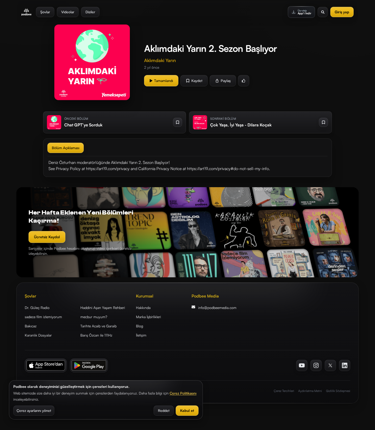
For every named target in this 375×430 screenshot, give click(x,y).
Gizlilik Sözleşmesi (338, 391)
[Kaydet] (177, 122)
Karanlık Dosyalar (38, 335)
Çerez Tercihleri (284, 391)
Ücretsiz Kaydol (47, 237)
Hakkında (143, 307)
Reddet (163, 410)
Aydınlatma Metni (310, 391)
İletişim (141, 335)
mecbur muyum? (93, 317)
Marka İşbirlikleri (148, 317)
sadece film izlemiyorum (43, 317)
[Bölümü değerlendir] (243, 80)
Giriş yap (342, 12)
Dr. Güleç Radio (37, 307)
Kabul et (187, 410)
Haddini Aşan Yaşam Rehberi (102, 307)
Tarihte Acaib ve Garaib (98, 326)
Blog (139, 326)
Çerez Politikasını (183, 393)
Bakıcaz (30, 326)
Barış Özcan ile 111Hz (96, 335)
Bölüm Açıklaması (65, 148)
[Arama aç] (323, 12)
